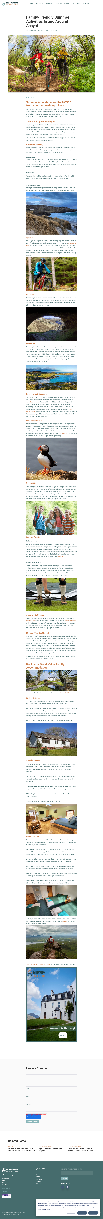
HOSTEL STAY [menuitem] (39, 3)
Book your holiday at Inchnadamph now (38, 964)
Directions (4, 1191)
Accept (82, 1213)
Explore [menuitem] (38, 1176)
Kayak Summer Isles (32, 402)
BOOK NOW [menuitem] (86, 3)
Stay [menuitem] (37, 1172)
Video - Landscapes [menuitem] (41, 1184)
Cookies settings (71, 1213)
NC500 (28, 1046)
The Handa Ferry (63, 433)
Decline (93, 1213)
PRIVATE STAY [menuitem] (49, 3)
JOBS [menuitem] (72, 3)
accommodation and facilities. (61, 693)
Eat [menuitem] (36, 1174)
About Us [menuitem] (38, 1181)
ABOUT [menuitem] (79, 3)
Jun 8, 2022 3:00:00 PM (14, 1146)
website (60, 556)
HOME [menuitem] (31, 3)
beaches (65, 921)
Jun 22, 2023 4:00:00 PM (44, 1146)
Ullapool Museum (70, 620)
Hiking (34, 1046)
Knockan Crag (30, 620)
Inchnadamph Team (33, 30)
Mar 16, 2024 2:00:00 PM (74, 1146)
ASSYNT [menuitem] (66, 3)
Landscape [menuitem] (39, 1179)
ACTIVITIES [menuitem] (59, 3)
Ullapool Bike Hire (51, 248)
